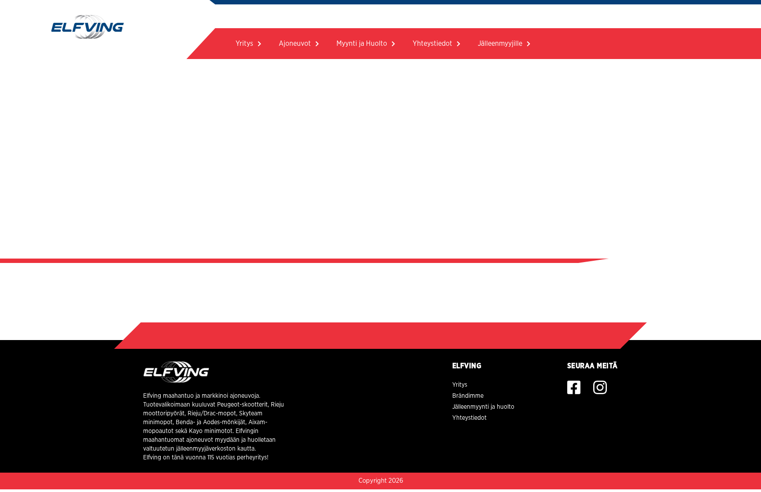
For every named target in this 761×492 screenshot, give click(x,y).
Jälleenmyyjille (500, 43)
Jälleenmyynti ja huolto (483, 407)
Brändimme (468, 396)
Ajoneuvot (295, 43)
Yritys (244, 43)
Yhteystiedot (432, 43)
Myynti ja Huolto (361, 43)
